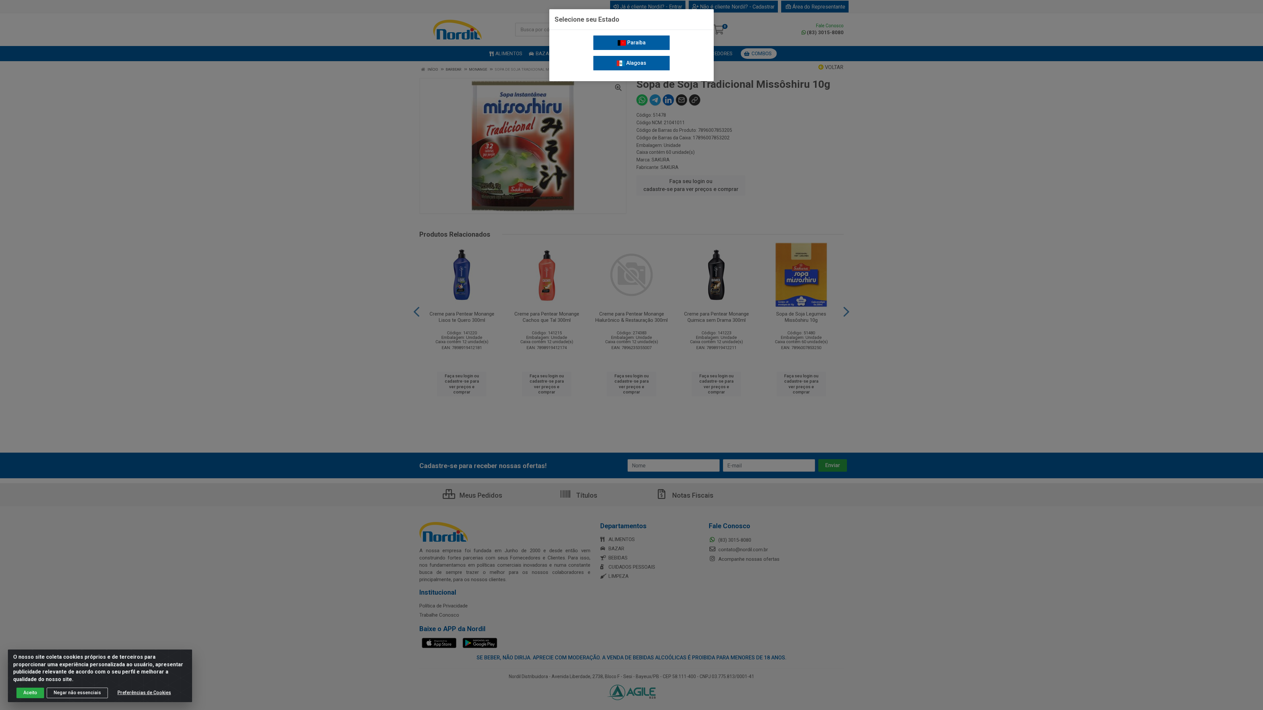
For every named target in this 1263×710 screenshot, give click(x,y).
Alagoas (635, 63)
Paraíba (636, 42)
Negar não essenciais (77, 692)
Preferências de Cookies (144, 692)
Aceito (30, 692)
